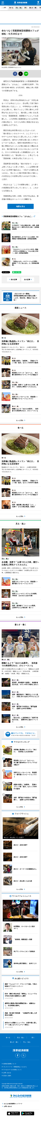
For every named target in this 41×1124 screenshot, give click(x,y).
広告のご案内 (7, 1075)
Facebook (17, 1055)
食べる (11, 7)
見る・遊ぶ (19, 7)
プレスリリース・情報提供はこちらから (15, 1067)
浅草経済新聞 (20, 2)
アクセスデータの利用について (12, 1069)
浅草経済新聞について (9, 1064)
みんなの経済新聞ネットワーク (20, 1096)
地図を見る (20, 206)
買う (25, 7)
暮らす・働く (33, 7)
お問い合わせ (7, 1072)
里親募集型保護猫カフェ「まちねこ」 (18, 216)
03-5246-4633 (8, 87)
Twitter (23, 1055)
